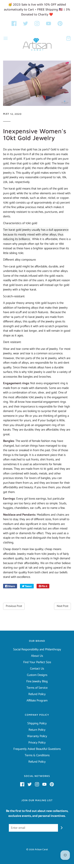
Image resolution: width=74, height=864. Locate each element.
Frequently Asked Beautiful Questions (37, 749)
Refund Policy (37, 694)
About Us (37, 655)
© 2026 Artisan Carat (37, 849)
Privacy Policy (37, 742)
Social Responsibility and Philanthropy (37, 649)
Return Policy (37, 729)
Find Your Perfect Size (37, 662)
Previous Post (14, 606)
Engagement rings (16, 383)
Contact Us (37, 668)
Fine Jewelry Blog (37, 681)
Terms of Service (37, 687)
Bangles (8, 441)
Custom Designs (37, 675)
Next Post (62, 606)
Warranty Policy (37, 736)
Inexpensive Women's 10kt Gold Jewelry (34, 134)
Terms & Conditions (37, 755)
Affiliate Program (37, 700)
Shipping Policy (37, 723)
